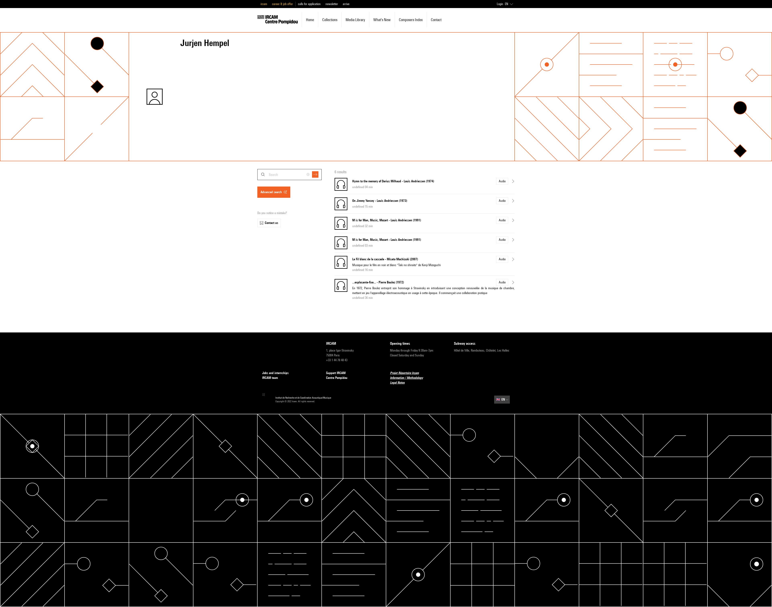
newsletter (331, 4)
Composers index (411, 19)
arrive (346, 4)
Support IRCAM (336, 373)
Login (500, 4)
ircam (264, 4)
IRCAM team (270, 378)
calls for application (309, 4)
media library (355, 19)
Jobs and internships (275, 373)
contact (436, 19)
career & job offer (282, 4)
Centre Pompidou (336, 378)
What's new (382, 19)
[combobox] (289, 174)
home (310, 19)
